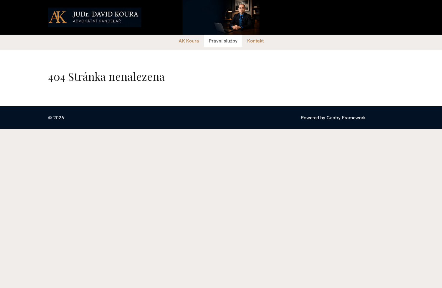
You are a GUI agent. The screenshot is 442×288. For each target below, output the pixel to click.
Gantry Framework (346, 118)
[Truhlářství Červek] (94, 17)
